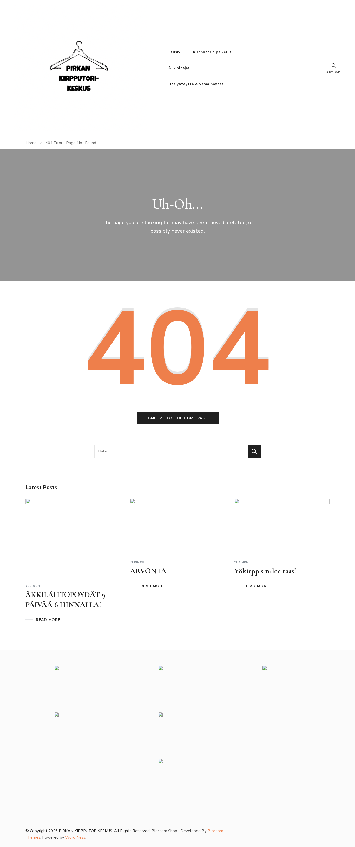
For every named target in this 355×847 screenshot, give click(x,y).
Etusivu (175, 52)
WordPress (75, 837)
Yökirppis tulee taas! (265, 571)
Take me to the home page (177, 418)
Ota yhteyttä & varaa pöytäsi (196, 84)
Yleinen (32, 586)
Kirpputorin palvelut (212, 52)
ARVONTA (148, 571)
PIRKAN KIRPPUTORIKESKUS (85, 830)
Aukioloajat (179, 68)
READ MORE (48, 620)
